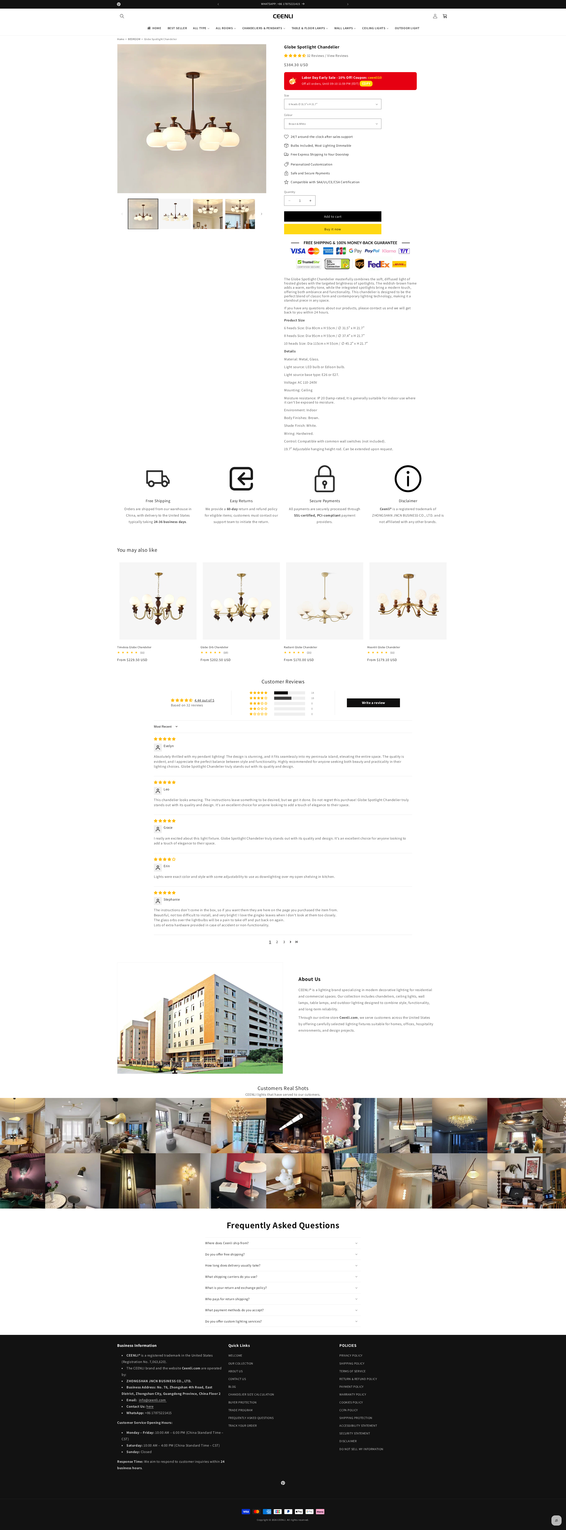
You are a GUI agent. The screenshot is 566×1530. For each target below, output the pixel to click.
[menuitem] (153, 28)
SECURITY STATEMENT (354, 1433)
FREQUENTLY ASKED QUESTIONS (251, 1418)
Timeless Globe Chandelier (134, 647)
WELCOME (235, 1355)
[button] (122, 16)
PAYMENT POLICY (351, 1387)
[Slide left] (122, 214)
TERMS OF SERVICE (352, 1371)
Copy (366, 83)
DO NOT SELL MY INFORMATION (361, 1449)
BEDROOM (134, 39)
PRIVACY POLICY (350, 1355)
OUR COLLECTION (240, 1363)
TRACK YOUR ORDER (242, 1426)
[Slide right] (261, 214)
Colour (288, 115)
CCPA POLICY (348, 1410)
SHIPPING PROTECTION (355, 1418)
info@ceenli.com (153, 1400)
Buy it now (332, 229)
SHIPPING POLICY (351, 1363)
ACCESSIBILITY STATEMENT (358, 1426)
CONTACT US (237, 1379)
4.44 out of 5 (204, 700)
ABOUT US (235, 1371)
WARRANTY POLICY (352, 1394)
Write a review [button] (373, 702)
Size (286, 95)
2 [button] (277, 942)
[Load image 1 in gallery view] (143, 214)
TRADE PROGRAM (240, 1410)
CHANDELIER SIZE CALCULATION (251, 1394)
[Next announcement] (348, 4)
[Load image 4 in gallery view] (240, 214)
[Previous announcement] (218, 4)
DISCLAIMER (348, 1441)
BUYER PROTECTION (242, 1402)
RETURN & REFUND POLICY (358, 1379)
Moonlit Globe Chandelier (383, 647)
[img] (165, 739)
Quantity (289, 192)
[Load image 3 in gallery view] (208, 214)
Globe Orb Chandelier (214, 647)
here (149, 1406)
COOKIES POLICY (351, 1402)
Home (120, 39)
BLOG (232, 1387)
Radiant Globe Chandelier (300, 647)
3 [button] (284, 942)
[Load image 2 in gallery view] (175, 214)
